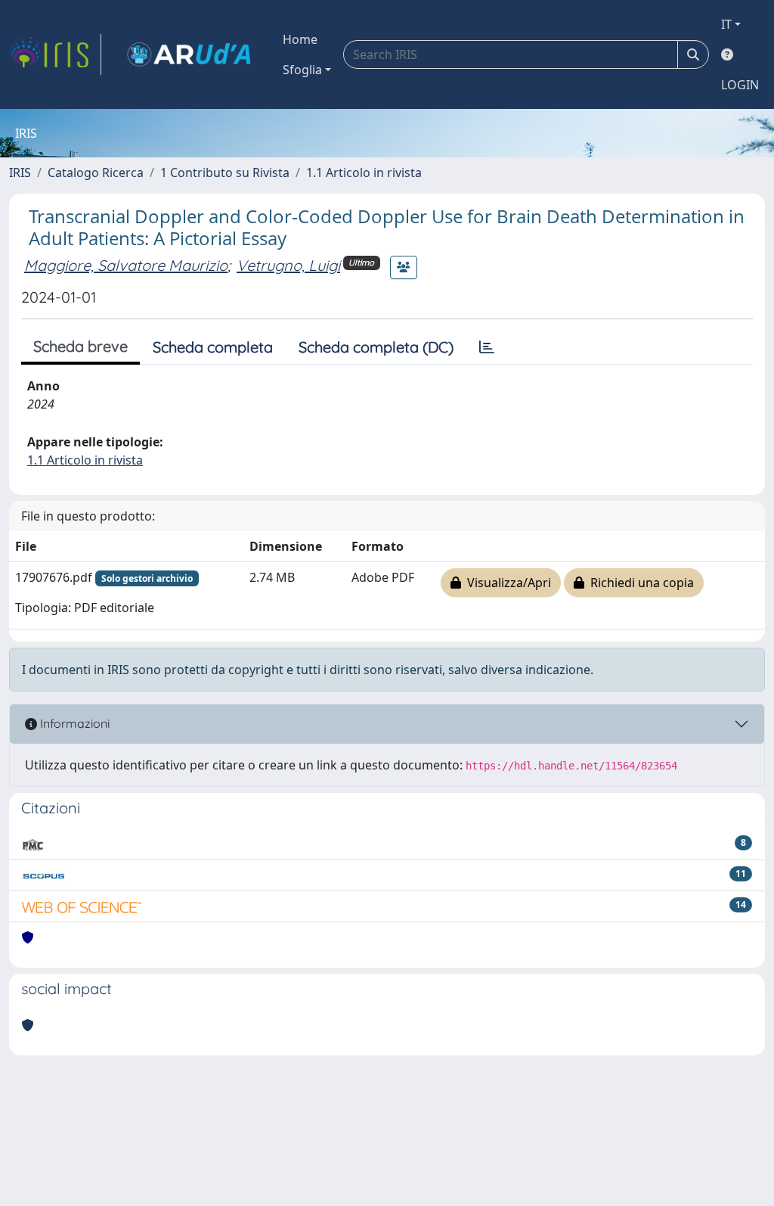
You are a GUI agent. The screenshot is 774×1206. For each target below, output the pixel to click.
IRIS (20, 172)
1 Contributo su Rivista (224, 172)
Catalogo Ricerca (96, 172)
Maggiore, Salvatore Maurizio (126, 265)
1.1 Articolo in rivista (364, 172)
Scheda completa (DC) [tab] (376, 346)
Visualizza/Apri (506, 582)
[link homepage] (55, 54)
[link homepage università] (189, 54)
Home (300, 39)
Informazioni (73, 723)
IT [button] (726, 24)
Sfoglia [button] (302, 69)
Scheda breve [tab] (80, 346)
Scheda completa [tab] (213, 346)
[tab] (486, 347)
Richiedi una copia (639, 582)
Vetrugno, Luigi (288, 265)
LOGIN (740, 84)
